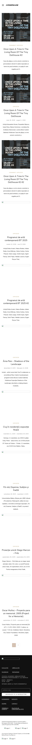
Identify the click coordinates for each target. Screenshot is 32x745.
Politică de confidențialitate (18, 709)
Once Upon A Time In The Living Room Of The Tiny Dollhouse (16, 113)
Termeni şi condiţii (5, 709)
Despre (4, 703)
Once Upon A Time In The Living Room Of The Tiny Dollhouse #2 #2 (16, 179)
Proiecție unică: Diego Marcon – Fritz (16, 552)
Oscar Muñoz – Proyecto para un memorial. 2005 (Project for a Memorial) (16, 613)
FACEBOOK (5, 672)
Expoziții (14, 699)
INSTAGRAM (15, 672)
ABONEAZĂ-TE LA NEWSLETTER (16, 694)
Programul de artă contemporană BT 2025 (16, 239)
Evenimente (5, 699)
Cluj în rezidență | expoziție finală (16, 428)
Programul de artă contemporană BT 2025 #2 (16, 302)
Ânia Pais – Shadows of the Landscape (16, 363)
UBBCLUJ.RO (16, 668)
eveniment (12, 45)
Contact (14, 703)
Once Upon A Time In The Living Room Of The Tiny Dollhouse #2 (16, 52)
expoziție (20, 45)
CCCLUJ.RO (5, 668)
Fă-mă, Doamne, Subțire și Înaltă (16, 489)
